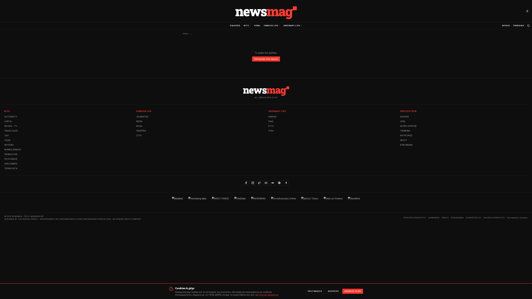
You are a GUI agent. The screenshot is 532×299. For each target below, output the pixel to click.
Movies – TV (10, 126)
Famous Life (271, 25)
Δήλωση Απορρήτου (494, 218)
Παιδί (270, 121)
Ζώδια (7, 140)
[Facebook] (246, 183)
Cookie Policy (473, 218)
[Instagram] (252, 183)
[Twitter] (259, 183)
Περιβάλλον (10, 154)
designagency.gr (49, 219)
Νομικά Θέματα (12, 149)
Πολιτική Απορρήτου (415, 218)
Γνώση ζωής (11, 131)
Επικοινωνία (406, 145)
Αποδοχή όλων (353, 291)
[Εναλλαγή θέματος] (527, 11)
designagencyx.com (71, 219)
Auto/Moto (10, 116)
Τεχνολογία (10, 168)
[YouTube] (266, 183)
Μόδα (139, 126)
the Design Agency (28, 219)
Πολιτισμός (10, 159)
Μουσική (9, 145)
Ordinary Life (291, 25)
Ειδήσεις (235, 25)
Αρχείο (506, 25)
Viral (257, 25)
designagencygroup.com (97, 219)
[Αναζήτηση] (528, 25)
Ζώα (6, 135)
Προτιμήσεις (315, 291)
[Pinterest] (279, 183)
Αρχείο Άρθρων (408, 126)
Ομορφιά (141, 131)
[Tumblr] (286, 183)
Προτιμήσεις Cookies (517, 218)
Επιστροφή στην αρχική (266, 59)
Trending (518, 25)
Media (139, 121)
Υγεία (271, 131)
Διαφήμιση (434, 218)
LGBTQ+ (8, 121)
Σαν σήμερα (10, 164)
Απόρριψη (333, 291)
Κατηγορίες (406, 135)
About (403, 140)
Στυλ (139, 135)
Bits (246, 25)
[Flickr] (272, 183)
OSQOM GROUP (123, 219)
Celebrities (142, 116)
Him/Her (272, 116)
